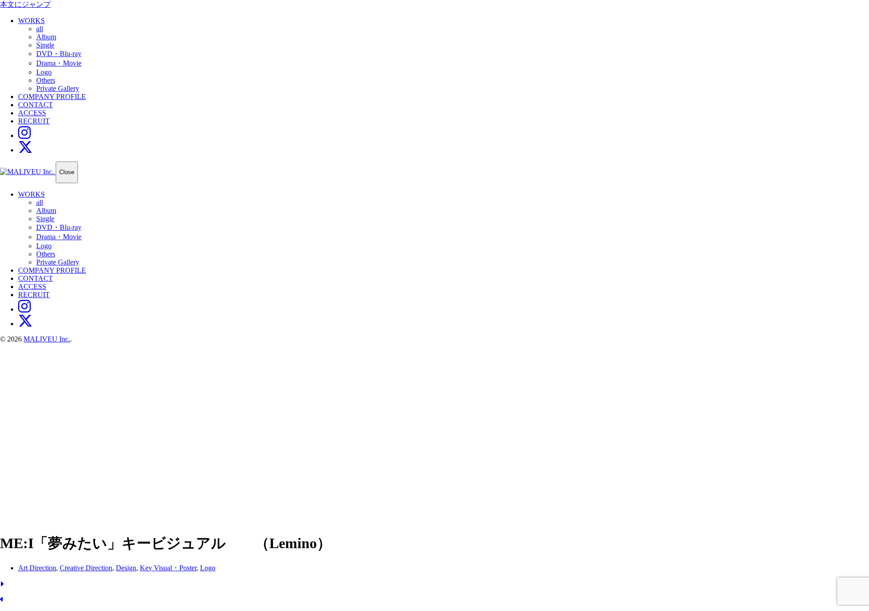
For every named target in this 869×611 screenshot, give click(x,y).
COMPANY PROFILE (52, 96)
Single (45, 45)
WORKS (31, 20)
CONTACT (35, 105)
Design (126, 568)
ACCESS (32, 113)
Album (46, 37)
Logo (44, 72)
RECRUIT (34, 121)
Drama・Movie (58, 63)
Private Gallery (57, 88)
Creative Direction (86, 568)
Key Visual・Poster (168, 568)
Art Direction (37, 568)
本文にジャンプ (25, 4)
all (39, 29)
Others (45, 80)
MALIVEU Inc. (47, 339)
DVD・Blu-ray (58, 53)
